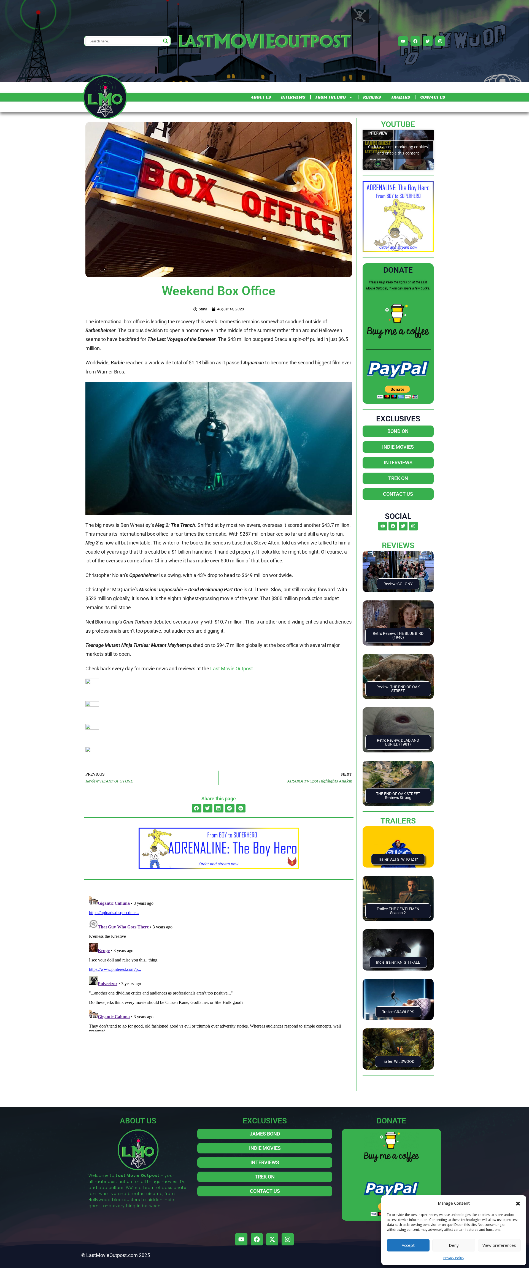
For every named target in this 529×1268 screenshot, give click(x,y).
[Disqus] (219, 962)
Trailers (398, 820)
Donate (398, 270)
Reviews (398, 545)
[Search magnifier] (165, 41)
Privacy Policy (453, 1258)
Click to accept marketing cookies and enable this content (398, 150)
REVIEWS (372, 97)
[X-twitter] (272, 1239)
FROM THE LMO (330, 97)
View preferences (499, 1245)
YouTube (398, 124)
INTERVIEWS (293, 97)
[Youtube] (403, 41)
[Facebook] (415, 41)
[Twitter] (428, 41)
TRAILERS (400, 97)
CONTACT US (432, 97)
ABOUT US (261, 97)
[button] (518, 1203)
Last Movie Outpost (231, 668)
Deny (454, 1245)
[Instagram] (440, 41)
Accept (408, 1245)
